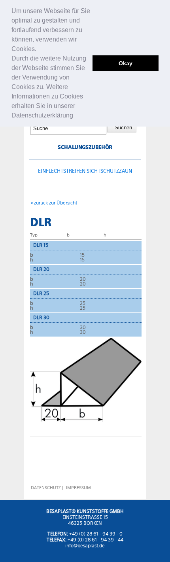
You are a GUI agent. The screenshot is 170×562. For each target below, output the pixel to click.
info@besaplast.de (85, 546)
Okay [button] (125, 63)
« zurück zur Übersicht (54, 202)
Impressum (78, 487)
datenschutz (46, 487)
